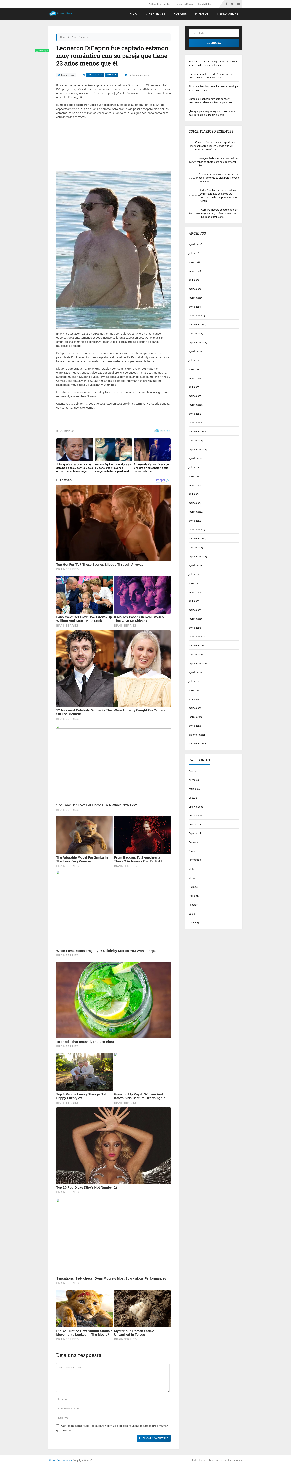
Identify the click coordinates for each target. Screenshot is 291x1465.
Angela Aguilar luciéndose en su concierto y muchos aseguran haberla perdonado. (113, 468)
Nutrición (194, 896)
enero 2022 (195, 725)
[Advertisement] (113, 146)
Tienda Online (205, 4)
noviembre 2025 (197, 324)
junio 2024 (194, 476)
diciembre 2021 (197, 734)
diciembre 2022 (197, 636)
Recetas (193, 904)
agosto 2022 (195, 672)
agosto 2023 (195, 565)
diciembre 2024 (197, 422)
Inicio (133, 13)
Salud (192, 913)
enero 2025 (195, 413)
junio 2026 (194, 262)
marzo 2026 (195, 289)
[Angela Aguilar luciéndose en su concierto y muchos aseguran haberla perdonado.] (113, 449)
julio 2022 (194, 681)
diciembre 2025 (197, 315)
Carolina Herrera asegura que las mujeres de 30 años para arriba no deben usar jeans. (219, 213)
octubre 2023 (196, 547)
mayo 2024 (195, 485)
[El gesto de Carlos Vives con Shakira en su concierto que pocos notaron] (152, 449)
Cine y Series (155, 13)
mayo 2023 (195, 592)
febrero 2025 (196, 404)
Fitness (192, 851)
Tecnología (195, 922)
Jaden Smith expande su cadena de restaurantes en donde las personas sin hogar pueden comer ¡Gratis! (218, 195)
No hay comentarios (138, 75)
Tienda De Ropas (184, 4)
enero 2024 (195, 520)
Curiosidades (196, 815)
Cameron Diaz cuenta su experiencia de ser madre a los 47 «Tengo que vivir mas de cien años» (217, 146)
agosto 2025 (195, 351)
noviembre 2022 (197, 645)
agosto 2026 (195, 244)
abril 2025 (194, 387)
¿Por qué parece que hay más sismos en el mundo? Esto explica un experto (212, 113)
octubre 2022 (196, 654)
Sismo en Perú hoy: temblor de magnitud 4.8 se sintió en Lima (213, 88)
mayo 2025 (195, 378)
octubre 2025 (196, 333)
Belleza (193, 797)
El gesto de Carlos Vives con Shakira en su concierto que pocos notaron (151, 468)
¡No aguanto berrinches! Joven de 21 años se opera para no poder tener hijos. (218, 162)
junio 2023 (194, 583)
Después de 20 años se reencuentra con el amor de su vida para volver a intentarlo (218, 178)
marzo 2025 (195, 396)
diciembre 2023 (197, 529)
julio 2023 (194, 574)
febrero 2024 (196, 511)
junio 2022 (194, 690)
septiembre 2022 (198, 663)
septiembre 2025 (198, 342)
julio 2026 (194, 253)
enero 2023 (195, 627)
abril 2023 (194, 601)
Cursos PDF (195, 824)
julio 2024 (194, 467)
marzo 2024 (195, 503)
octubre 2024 (196, 440)
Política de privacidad (159, 4)
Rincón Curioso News (60, 1460)
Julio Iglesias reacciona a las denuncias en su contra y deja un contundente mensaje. (74, 468)
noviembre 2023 (197, 538)
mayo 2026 (195, 271)
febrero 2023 (196, 618)
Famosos (201, 13)
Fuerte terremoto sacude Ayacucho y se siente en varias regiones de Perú (211, 76)
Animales (194, 780)
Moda (192, 878)
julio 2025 (194, 360)
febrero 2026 (196, 297)
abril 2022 (194, 699)
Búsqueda (214, 43)
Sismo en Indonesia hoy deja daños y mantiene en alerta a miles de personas (210, 101)
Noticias (180, 13)
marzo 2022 (195, 708)
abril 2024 (194, 494)
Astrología (194, 789)
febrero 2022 (195, 717)
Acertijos (193, 771)
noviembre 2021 (197, 743)
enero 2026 (195, 306)
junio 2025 (194, 369)
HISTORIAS (195, 860)
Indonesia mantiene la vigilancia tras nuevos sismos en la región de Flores (213, 63)
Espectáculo (95, 75)
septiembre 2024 (198, 449)
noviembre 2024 (197, 431)
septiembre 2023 (198, 556)
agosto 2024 (195, 458)
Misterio (193, 869)
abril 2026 (194, 280)
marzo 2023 (195, 610)
